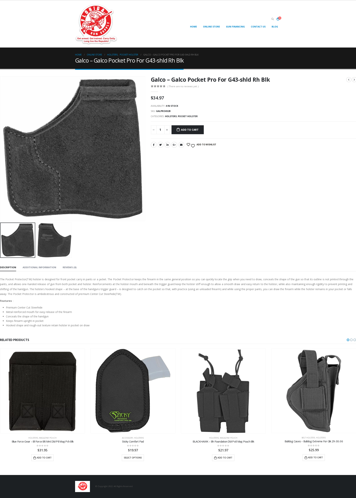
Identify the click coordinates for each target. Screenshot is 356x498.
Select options (133, 457)
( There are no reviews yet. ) (183, 86)
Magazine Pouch (48, 437)
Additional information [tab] (39, 267)
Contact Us (258, 26)
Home (193, 26)
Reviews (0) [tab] (69, 267)
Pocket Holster (188, 116)
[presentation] (144, 148)
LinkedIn (167, 145)
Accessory (127, 437)
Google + (174, 145)
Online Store (211, 26)
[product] (42, 391)
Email (181, 145)
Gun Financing (235, 26)
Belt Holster (308, 437)
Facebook (154, 145)
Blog (275, 26)
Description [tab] (8, 267)
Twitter (161, 145)
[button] (348, 340)
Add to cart (190, 129)
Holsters (171, 116)
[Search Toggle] (272, 19)
